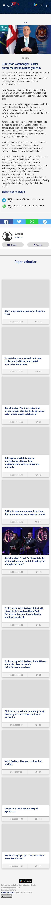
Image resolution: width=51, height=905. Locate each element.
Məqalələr (14, 245)
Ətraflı (25, 22)
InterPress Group (7, 892)
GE (47, 6)
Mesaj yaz (39, 245)
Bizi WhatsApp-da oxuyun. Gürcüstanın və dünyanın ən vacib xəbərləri (25, 206)
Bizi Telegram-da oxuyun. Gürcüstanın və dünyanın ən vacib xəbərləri (25, 200)
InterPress (18, 237)
